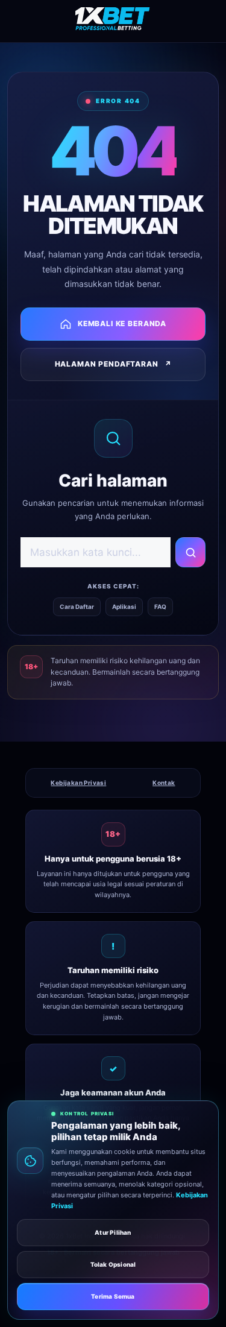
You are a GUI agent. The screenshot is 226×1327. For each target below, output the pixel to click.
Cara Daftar (77, 606)
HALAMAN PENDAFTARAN (113, 363)
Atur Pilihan (113, 1232)
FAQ (160, 606)
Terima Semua (112, 1296)
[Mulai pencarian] (190, 552)
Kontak (163, 782)
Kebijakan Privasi (78, 782)
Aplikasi (124, 606)
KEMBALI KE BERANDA (122, 323)
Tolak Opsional (113, 1264)
